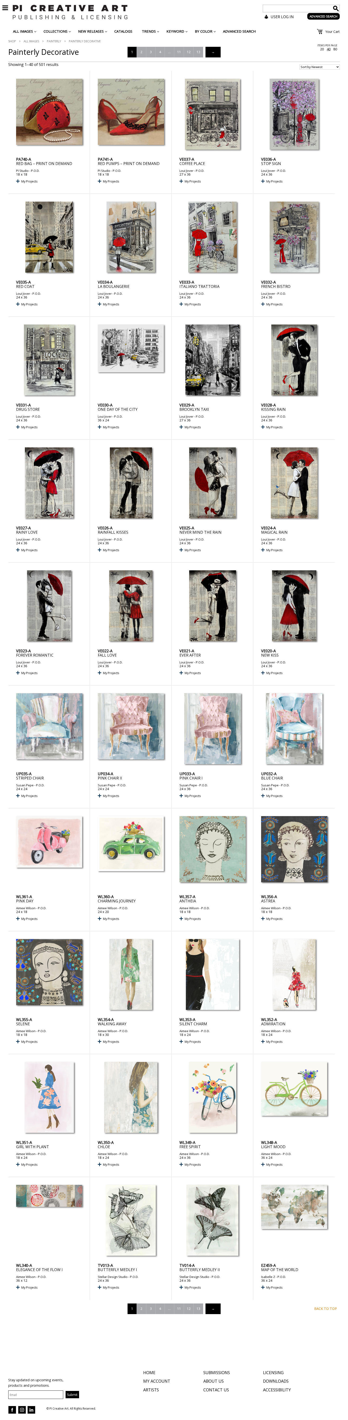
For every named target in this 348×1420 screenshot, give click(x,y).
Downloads (276, 1381)
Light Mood (273, 1146)
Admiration (273, 1023)
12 (189, 52)
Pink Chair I (191, 778)
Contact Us (216, 1390)
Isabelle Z (268, 1277)
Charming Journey (117, 901)
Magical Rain (274, 532)
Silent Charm (193, 1023)
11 (179, 52)
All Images (31, 41)
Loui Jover (186, 171)
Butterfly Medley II (199, 1269)
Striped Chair (30, 778)
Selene (23, 1023)
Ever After (190, 655)
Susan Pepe (25, 785)
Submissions (216, 1372)
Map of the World (279, 1269)
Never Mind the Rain (200, 532)
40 (328, 49)
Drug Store (28, 409)
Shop (12, 41)
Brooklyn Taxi (194, 409)
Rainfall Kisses (113, 532)
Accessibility (277, 1390)
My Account (156, 1381)
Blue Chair (272, 778)
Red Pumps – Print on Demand (129, 163)
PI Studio (22, 171)
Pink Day (24, 901)
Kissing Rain (273, 409)
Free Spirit (190, 1146)
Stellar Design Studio (113, 1277)
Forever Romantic (35, 655)
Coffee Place (192, 163)
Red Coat (25, 286)
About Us (213, 1381)
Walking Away (112, 1023)
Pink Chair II (110, 778)
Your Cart (332, 31)
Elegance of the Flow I (39, 1269)
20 (322, 49)
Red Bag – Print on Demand (44, 163)
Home (149, 1372)
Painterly (54, 41)
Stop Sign (271, 163)
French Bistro (275, 286)
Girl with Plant (32, 1146)
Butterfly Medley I (117, 1269)
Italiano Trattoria (199, 286)
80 (335, 49)
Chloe (104, 1146)
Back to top (325, 1308)
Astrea (268, 901)
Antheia (187, 901)
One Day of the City (118, 409)
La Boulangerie (113, 286)
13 (198, 52)
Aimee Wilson (26, 908)
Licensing (273, 1372)
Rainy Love (27, 532)
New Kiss (270, 655)
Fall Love (107, 655)
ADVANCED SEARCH (323, 16)
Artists (151, 1390)
